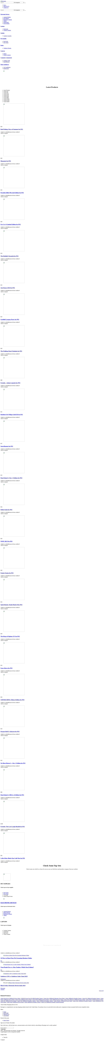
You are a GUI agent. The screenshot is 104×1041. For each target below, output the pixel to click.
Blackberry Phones (7, 914)
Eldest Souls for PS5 (6, 509)
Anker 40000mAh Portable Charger (32, 1002)
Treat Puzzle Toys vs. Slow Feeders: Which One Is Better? (17, 967)
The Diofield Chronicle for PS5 (9, 256)
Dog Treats (5, 42)
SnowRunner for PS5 (7, 446)
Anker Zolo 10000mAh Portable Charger (82, 1001)
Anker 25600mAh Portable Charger (45, 1001)
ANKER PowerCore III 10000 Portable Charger (32, 998)
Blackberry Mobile (7, 19)
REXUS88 (5, 1013)
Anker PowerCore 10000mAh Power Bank (10, 998)
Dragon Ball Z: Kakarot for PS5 (10, 731)
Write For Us (6, 6)
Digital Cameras (7, 55)
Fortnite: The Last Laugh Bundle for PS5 (13, 826)
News (4, 5)
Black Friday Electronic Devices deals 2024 (13, 985)
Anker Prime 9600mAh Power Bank (40, 999)
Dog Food (5, 41)
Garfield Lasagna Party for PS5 (10, 319)
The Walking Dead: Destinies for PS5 (11, 351)
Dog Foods (5, 892)
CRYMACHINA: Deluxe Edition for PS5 (12, 700)
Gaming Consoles (7, 35)
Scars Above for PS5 (6, 668)
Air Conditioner (6, 67)
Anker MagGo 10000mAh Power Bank (63, 1001)
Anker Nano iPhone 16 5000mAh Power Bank (74, 999)
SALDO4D (6, 1015)
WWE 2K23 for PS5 (6, 541)
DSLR (4, 53)
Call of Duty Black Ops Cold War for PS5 (13, 858)
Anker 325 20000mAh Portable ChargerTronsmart (52, 1002)
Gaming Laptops (7, 30)
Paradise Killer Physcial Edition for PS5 (12, 192)
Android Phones (7, 911)
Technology (3, 979)
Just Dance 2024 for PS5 (8, 288)
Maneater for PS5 (6, 161)
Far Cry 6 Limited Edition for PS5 (11, 224)
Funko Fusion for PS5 (7, 573)
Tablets (5, 21)
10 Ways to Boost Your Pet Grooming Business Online (16, 958)
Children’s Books (7, 48)
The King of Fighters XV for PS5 (10, 636)
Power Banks (6, 23)
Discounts (3, 988)
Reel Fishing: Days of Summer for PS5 (12, 129)
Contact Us (5, 7)
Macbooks (5, 29)
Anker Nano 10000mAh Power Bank (15, 1002)
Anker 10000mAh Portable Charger (73, 998)
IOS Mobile (6, 18)
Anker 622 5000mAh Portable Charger (91, 998)
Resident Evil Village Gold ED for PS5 (12, 414)
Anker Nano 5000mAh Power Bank (23, 999)
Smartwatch (6, 22)
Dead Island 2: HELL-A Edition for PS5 (12, 795)
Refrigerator (6, 68)
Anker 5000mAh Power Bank (56, 999)
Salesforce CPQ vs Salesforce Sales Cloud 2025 (14, 976)
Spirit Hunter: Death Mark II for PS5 (11, 604)
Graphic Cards (6, 60)
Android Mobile (7, 17)
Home (4, 1011)
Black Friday (6, 1020)
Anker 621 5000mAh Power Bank (8, 1001)
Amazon (2, 989)
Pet (1, 960)
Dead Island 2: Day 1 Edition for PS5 (11, 478)
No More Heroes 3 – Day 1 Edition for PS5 (13, 763)
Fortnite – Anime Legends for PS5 (10, 383)
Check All (101, 990)
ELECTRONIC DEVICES (8, 902)
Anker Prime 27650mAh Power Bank (94, 999)
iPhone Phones (6, 912)
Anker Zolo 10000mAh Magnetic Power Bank (54, 998)
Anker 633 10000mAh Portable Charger (26, 1001)
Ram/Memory (6, 61)
